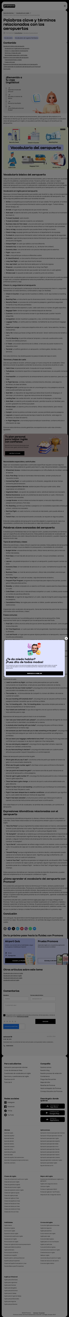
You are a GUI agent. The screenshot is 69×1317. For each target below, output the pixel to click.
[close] (66, 638)
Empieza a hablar (34, 673)
